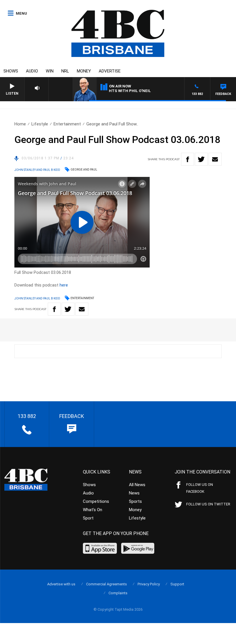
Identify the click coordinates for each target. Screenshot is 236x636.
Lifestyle (39, 124)
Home (20, 124)
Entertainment (67, 124)
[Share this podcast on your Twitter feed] (201, 159)
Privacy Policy (149, 584)
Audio (32, 71)
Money (84, 71)
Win (50, 71)
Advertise (110, 71)
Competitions (96, 501)
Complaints (118, 593)
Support (177, 584)
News (134, 493)
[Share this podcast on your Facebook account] (187, 159)
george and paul (84, 169)
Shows (10, 71)
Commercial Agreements (106, 584)
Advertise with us (61, 584)
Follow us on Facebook (199, 488)
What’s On (92, 509)
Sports (135, 501)
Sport (88, 518)
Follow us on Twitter (208, 504)
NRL (65, 71)
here (64, 285)
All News (137, 484)
